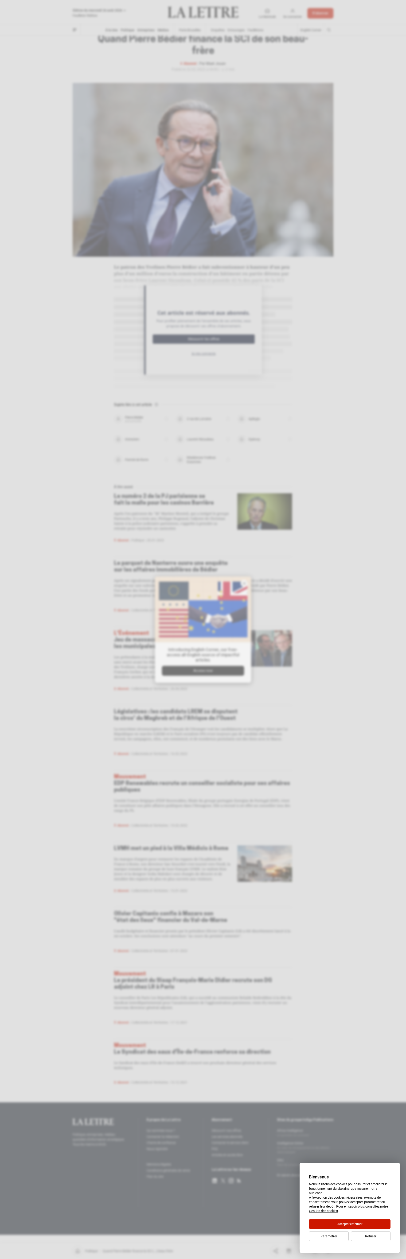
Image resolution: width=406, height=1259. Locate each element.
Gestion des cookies (323, 1211)
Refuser (370, 1236)
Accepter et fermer (349, 1224)
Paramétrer (328, 1236)
